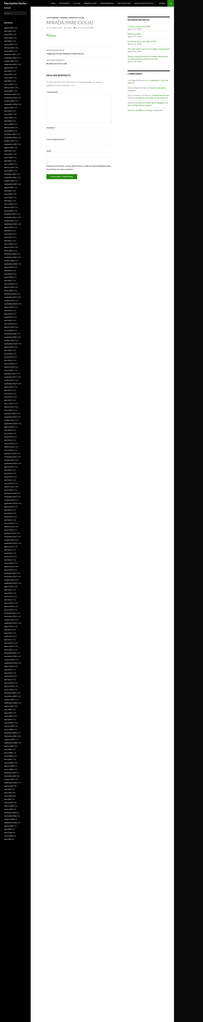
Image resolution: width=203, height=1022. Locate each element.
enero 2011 (8, 650)
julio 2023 (7, 151)
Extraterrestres (107, 3)
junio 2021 (8, 234)
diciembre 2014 (10, 493)
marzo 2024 (8, 124)
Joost (130, 110)
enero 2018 (8, 370)
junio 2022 (8, 194)
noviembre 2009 (10, 696)
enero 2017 (8, 410)
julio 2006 (7, 829)
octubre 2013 (9, 540)
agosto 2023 (8, 147)
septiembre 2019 (10, 304)
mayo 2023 (8, 157)
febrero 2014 (9, 527)
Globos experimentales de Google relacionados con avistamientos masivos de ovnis (148, 57)
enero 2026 (8, 51)
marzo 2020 (8, 284)
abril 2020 (7, 280)
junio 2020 (8, 274)
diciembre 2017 (10, 374)
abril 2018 (7, 360)
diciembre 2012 (10, 573)
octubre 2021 (9, 221)
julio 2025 (7, 71)
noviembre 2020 (10, 257)
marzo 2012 (8, 603)
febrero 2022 (9, 207)
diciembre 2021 (10, 214)
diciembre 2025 (10, 54)
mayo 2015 (8, 477)
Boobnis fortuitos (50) (56, 62)
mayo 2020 (8, 277)
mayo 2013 (8, 556)
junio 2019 (8, 314)
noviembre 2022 (10, 177)
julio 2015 (7, 470)
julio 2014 (7, 510)
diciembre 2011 (10, 613)
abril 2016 (7, 440)
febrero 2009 (9, 726)
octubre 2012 (9, 580)
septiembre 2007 (10, 783)
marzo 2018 (8, 364)
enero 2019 (8, 330)
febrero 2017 (9, 407)
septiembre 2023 (10, 144)
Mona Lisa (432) (134, 34)
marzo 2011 (8, 643)
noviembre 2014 (10, 497)
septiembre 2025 (10, 64)
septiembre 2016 (10, 423)
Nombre (51, 127)
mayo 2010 (8, 676)
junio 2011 (8, 633)
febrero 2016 (9, 447)
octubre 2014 (9, 500)
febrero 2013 (9, 566)
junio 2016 (8, 433)
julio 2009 (7, 709)
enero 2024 (8, 131)
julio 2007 (7, 789)
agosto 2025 (8, 68)
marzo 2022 (8, 204)
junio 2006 (8, 832)
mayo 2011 (8, 636)
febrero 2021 (9, 247)
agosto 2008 (8, 746)
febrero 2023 (9, 167)
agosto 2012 (8, 586)
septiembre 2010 (10, 663)
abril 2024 (7, 121)
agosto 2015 (8, 467)
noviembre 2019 (10, 297)
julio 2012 (7, 590)
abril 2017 (7, 400)
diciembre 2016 (10, 413)
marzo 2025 (8, 84)
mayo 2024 (8, 118)
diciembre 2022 (10, 174)
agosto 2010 (8, 666)
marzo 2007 (8, 803)
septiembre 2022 (10, 184)
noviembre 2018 (10, 337)
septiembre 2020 (10, 264)
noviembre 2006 (10, 816)
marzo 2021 (8, 244)
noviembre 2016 (10, 417)
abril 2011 (7, 640)
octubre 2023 (9, 141)
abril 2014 (7, 520)
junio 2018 (8, 354)
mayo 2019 (8, 317)
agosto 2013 (8, 547)
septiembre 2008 (10, 743)
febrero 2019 (9, 327)
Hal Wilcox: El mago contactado (148, 110)
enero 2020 (8, 290)
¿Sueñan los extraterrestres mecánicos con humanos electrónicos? (148, 96)
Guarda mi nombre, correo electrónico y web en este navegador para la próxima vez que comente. (78, 167)
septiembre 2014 (10, 503)
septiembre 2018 (10, 344)
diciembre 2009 (10, 693)
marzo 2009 (8, 723)
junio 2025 (8, 74)
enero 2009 (8, 729)
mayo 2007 (8, 796)
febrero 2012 (9, 606)
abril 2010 (7, 680)
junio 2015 (8, 473)
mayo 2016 (8, 437)
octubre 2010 (9, 660)
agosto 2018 (8, 347)
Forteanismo (64, 3)
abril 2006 (7, 839)
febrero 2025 (9, 88)
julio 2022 (7, 191)
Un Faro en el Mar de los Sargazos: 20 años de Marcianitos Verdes (148, 104)
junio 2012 (8, 593)
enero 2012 (8, 610)
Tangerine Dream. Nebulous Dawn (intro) (65, 52)
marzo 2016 (8, 443)
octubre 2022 (9, 181)
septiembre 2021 (10, 224)
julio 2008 (7, 749)
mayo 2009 (8, 716)
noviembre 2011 (10, 616)
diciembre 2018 (10, 334)
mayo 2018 (8, 357)
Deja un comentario (85, 28)
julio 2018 (7, 350)
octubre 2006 (9, 819)
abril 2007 (7, 799)
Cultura (76, 3)
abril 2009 (7, 719)
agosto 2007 (8, 786)
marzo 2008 (8, 763)
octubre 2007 (9, 779)
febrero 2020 (9, 287)
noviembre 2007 (10, 776)
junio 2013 (8, 553)
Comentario (52, 92)
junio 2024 (8, 114)
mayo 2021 (8, 237)
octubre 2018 (9, 340)
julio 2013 (7, 550)
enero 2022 (8, 211)
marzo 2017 (8, 404)
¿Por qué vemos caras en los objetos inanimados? (149, 49)
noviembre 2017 (10, 377)
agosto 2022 (8, 187)
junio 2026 (8, 34)
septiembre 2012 (10, 583)
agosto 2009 (8, 706)
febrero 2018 (9, 367)
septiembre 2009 (10, 703)
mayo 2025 (8, 78)
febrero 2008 (9, 766)
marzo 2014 (8, 523)
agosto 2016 (8, 427)
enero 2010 (8, 689)
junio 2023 (8, 154)
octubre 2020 (9, 261)
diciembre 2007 (10, 773)
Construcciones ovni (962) (139, 26)
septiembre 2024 (10, 104)
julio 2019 (7, 310)
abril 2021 (7, 241)
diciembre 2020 (10, 254)
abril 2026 (7, 41)
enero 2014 (8, 530)
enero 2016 (8, 450)
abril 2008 (7, 759)
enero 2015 (8, 490)
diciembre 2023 (10, 134)
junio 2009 (8, 713)
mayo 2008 (8, 756)
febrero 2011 (9, 646)
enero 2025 (8, 91)
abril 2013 (7, 560)
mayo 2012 (8, 596)
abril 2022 (7, 201)
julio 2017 (7, 390)
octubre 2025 (9, 61)
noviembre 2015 (10, 457)
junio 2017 (8, 394)
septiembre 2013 (10, 543)
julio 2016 (7, 430)
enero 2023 (8, 171)
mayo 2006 (8, 836)
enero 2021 (8, 251)
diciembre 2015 (10, 453)
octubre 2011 (9, 620)
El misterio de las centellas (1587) (142, 41)
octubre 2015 (9, 460)
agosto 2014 (8, 507)
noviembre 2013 (10, 537)
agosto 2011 (8, 626)
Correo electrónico (56, 139)
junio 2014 (8, 513)
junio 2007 (8, 793)
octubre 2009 (9, 699)
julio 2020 (7, 270)
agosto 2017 (8, 387)
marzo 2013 (8, 563)
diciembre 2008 (10, 733)
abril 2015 (7, 480)
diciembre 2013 (10, 533)
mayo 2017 (8, 397)
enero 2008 (8, 769)
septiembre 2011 (10, 623)
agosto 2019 (8, 307)
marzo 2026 (8, 44)
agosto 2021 (8, 227)
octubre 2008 (9, 739)
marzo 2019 (8, 324)
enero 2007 (8, 809)
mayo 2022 (8, 197)
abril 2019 (7, 320)
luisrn (69, 28)
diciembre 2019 (10, 294)
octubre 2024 (9, 101)
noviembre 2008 (10, 736)
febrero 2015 (9, 487)
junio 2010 (8, 673)
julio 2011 (7, 630)
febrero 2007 (9, 806)
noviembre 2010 (10, 656)
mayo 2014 (8, 517)
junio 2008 (8, 753)
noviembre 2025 (10, 58)
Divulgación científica (143, 3)
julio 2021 (7, 231)
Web (48, 151)
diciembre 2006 (10, 813)
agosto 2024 (8, 108)
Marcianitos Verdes (15, 3)
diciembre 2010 (10, 653)
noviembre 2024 (10, 98)
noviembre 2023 (10, 137)
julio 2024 (7, 111)
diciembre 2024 (10, 94)
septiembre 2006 (10, 823)
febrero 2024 (9, 128)
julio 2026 (7, 31)
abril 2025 (7, 81)
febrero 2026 (9, 48)
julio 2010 (7, 670)
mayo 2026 (8, 38)
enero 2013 (8, 570)
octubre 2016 (9, 420)
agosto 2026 (8, 28)
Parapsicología (90, 3)
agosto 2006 (8, 826)
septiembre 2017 (10, 384)
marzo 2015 (8, 483)
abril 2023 (7, 161)
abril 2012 (7, 600)
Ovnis (53, 3)
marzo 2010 (8, 683)
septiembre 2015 (10, 463)
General (162, 3)
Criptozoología (124, 3)
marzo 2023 (8, 164)
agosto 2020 (8, 267)
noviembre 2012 (10, 576)
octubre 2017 (9, 380)
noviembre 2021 (10, 217)
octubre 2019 (9, 300)
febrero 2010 (9, 686)
